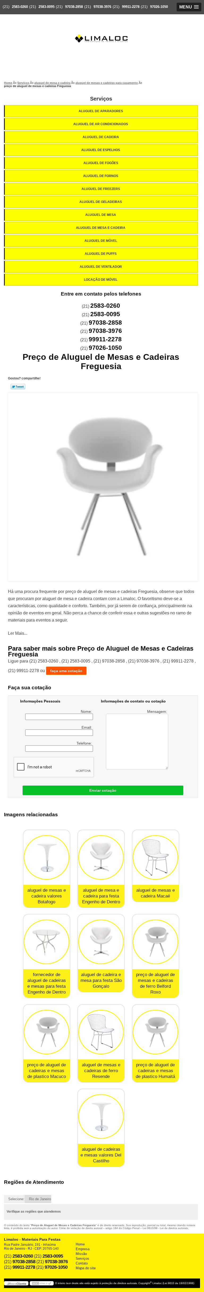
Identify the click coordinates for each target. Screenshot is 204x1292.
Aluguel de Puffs (101, 254)
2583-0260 (20, 7)
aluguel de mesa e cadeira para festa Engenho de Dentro (101, 896)
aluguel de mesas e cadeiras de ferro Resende (101, 1070)
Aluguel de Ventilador (101, 267)
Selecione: (16, 1199)
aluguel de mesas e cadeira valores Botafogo (46, 896)
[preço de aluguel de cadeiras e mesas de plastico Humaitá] (155, 1032)
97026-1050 (159, 7)
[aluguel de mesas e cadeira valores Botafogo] (46, 857)
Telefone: (84, 743)
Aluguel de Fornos (100, 176)
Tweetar (18, 386)
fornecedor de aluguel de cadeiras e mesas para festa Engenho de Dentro (46, 983)
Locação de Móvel (100, 280)
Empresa (83, 1249)
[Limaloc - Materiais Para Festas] (102, 28)
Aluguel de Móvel (100, 241)
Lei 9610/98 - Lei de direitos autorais (165, 1228)
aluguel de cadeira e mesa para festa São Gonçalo (101, 980)
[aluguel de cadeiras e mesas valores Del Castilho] (101, 1116)
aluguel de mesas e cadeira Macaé (155, 893)
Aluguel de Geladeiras (100, 202)
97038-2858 (74, 7)
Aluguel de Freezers (101, 189)
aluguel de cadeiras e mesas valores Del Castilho (100, 1155)
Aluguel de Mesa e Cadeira (100, 228)
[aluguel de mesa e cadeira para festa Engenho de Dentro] (101, 857)
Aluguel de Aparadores (101, 111)
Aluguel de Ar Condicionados (100, 124)
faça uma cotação (66, 671)
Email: (87, 727)
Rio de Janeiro (40, 1199)
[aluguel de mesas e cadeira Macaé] (155, 857)
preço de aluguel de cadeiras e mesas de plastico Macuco (46, 1070)
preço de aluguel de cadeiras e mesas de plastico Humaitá (155, 1070)
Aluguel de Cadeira (101, 137)
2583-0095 (46, 7)
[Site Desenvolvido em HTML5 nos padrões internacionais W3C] (42, 1283)
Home (80, 1244)
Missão (81, 1254)
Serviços (101, 99)
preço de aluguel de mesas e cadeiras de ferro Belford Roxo (155, 983)
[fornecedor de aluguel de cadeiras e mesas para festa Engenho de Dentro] (46, 941)
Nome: (87, 711)
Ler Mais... (17, 633)
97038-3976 (102, 7)
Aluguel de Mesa (100, 215)
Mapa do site (86, 1268)
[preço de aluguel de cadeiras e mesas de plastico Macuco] (46, 1032)
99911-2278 (130, 7)
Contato (82, 1263)
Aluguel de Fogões (100, 163)
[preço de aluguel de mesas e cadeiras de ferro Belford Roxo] (155, 941)
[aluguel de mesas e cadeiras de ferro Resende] (101, 1032)
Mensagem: (157, 711)
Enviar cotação (102, 790)
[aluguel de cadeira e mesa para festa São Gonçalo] (101, 941)
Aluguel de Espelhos (100, 150)
